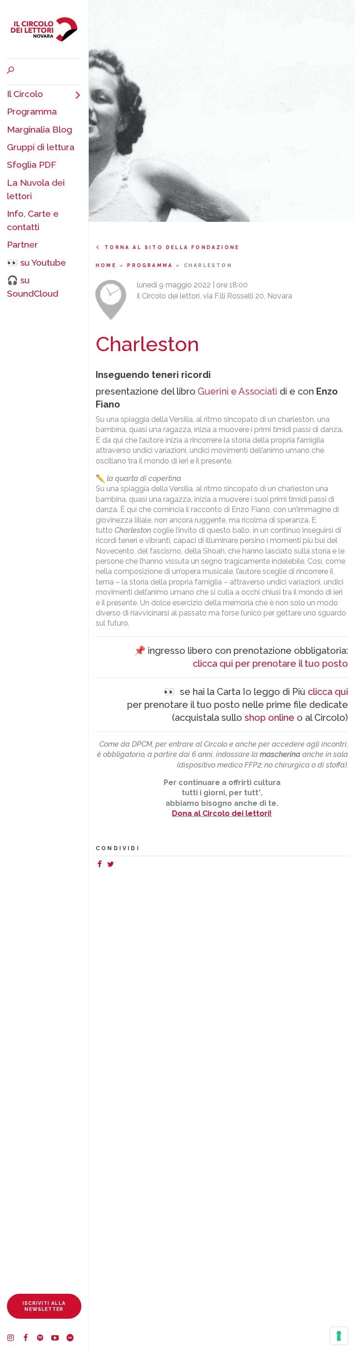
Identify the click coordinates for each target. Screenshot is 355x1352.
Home (107, 265)
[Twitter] (112, 865)
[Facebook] (29, 1339)
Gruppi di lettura (40, 147)
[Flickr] (73, 1339)
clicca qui (328, 691)
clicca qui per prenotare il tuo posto (270, 663)
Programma (32, 111)
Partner (22, 244)
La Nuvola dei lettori (36, 189)
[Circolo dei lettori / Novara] (44, 29)
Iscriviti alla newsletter (44, 1306)
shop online (269, 717)
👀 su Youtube (36, 262)
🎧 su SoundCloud (32, 286)
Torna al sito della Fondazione (171, 247)
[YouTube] (58, 1339)
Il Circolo (25, 94)
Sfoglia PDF (31, 164)
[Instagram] (14, 1339)
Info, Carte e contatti (33, 220)
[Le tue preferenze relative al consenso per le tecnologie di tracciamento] (339, 1336)
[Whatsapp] (120, 865)
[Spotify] (44, 1339)
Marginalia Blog (39, 129)
